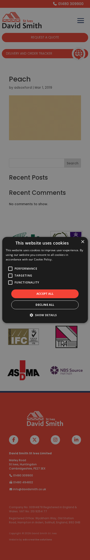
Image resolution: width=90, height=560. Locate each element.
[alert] (45, 280)
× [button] (82, 242)
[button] (45, 315)
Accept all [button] (45, 294)
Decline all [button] (45, 305)
